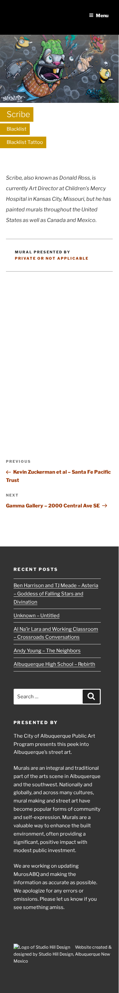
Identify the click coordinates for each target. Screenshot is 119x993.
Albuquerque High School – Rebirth (54, 664)
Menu (102, 15)
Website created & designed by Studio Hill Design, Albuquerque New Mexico (63, 954)
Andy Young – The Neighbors (47, 651)
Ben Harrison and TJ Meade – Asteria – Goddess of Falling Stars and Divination (56, 594)
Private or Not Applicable (52, 258)
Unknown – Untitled (37, 616)
